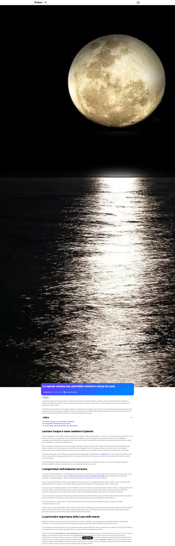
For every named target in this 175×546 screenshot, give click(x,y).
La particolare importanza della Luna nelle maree (61, 425)
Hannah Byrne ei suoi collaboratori (67, 533)
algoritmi (103, 539)
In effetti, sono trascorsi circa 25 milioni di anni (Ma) (86, 476)
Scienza (45, 397)
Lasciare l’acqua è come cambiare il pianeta (59, 421)
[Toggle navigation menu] (138, 2)
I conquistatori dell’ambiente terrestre (57, 423)
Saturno (104, 454)
